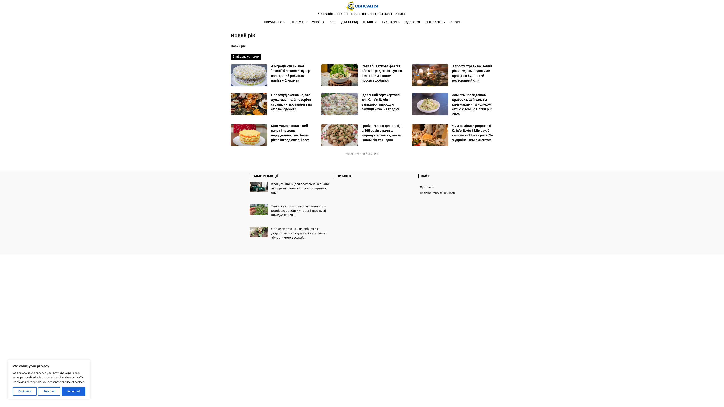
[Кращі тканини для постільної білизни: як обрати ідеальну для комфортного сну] (259, 187)
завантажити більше (361, 154)
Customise (24, 391)
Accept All (73, 391)
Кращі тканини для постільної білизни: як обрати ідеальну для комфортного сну (300, 188)
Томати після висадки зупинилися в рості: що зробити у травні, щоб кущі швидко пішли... (298, 210)
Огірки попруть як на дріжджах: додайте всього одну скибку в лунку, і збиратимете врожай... (299, 233)
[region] (49, 379)
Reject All (49, 391)
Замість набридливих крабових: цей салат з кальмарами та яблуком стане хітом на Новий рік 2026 (472, 104)
